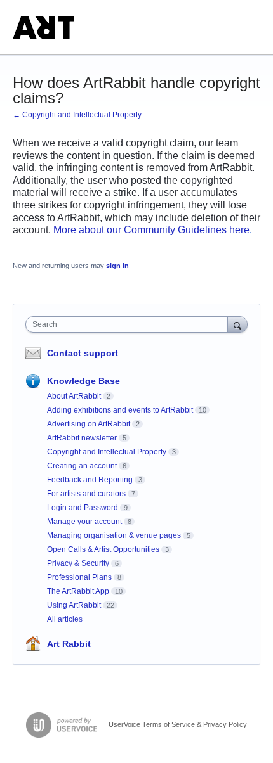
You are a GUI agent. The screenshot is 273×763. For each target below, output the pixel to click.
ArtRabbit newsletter (82, 437)
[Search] (237, 324)
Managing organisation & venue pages (114, 535)
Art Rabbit (69, 644)
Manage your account (84, 521)
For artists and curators (86, 493)
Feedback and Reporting (90, 479)
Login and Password (82, 507)
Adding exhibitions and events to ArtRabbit (120, 410)
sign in (117, 265)
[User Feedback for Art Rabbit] (43, 27)
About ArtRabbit (74, 396)
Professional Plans (79, 577)
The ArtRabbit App (78, 591)
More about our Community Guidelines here (151, 229)
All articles (65, 619)
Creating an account (82, 465)
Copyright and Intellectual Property (106, 451)
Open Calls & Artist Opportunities (103, 549)
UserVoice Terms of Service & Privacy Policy (178, 724)
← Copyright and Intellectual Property (77, 114)
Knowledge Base (83, 381)
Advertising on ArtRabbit (88, 424)
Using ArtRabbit (74, 605)
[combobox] (129, 324)
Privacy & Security (78, 563)
